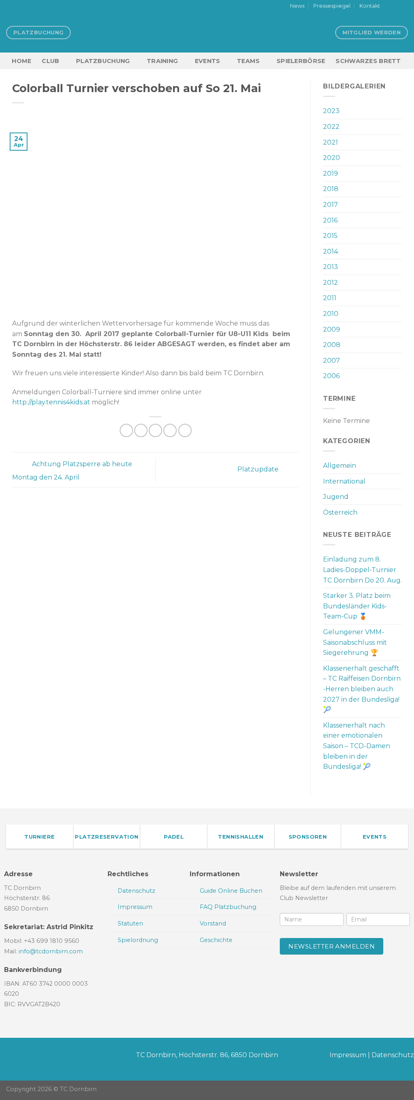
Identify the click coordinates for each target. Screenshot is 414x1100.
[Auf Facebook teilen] (126, 430)
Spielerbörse (301, 61)
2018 (330, 189)
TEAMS (248, 61)
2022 (331, 126)
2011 (329, 298)
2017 (330, 204)
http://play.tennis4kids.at (51, 402)
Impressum (348, 1055)
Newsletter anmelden (331, 946)
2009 (331, 329)
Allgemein (339, 465)
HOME (21, 61)
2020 (331, 158)
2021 (330, 142)
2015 (330, 236)
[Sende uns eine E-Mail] (403, 6)
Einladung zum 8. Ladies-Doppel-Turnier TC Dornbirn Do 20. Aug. (362, 569)
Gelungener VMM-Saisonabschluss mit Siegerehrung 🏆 (355, 642)
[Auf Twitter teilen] (141, 430)
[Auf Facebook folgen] (388, 6)
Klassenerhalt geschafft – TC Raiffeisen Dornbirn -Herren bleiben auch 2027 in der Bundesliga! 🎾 (362, 689)
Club (50, 61)
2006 (331, 376)
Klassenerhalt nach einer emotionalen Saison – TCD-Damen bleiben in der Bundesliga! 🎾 (356, 745)
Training (162, 61)
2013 (330, 267)
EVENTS (207, 61)
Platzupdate (258, 469)
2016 (330, 220)
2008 (331, 345)
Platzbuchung (103, 61)
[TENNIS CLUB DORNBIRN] (207, 32)
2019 (330, 173)
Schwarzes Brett (368, 61)
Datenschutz (393, 1055)
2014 (330, 251)
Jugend (336, 497)
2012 (330, 282)
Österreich (340, 512)
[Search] (404, 61)
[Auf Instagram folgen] (396, 6)
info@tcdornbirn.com (51, 951)
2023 (331, 111)
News (297, 6)
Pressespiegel (332, 6)
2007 (331, 360)
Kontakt (369, 6)
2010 (330, 314)
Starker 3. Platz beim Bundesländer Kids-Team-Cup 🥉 (357, 606)
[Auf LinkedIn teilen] (185, 430)
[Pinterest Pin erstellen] (170, 430)
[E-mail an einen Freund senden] (155, 430)
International (344, 481)
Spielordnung (138, 940)
